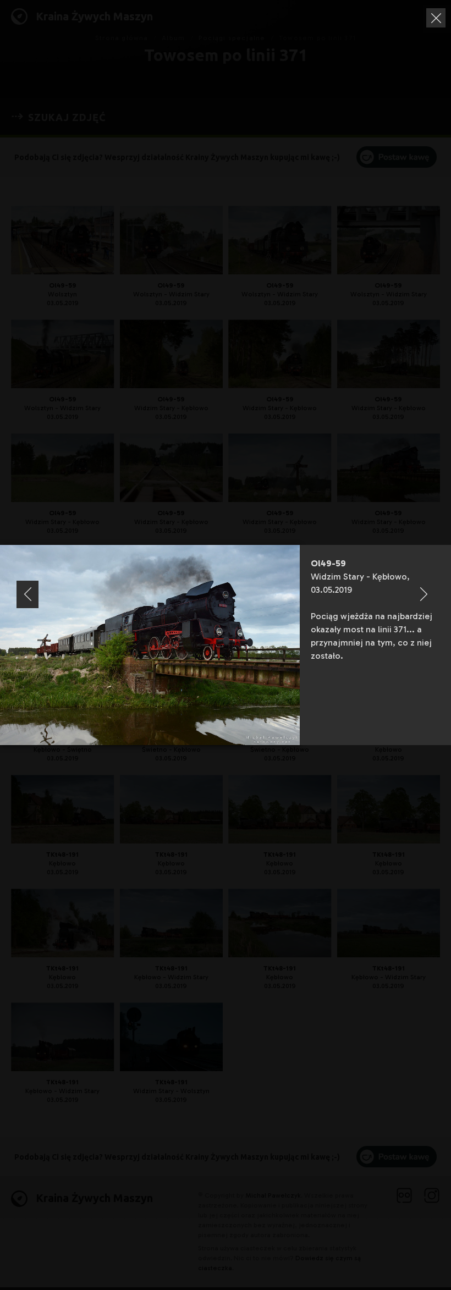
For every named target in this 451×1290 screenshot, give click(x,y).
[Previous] (27, 594)
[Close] (436, 17)
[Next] (424, 594)
